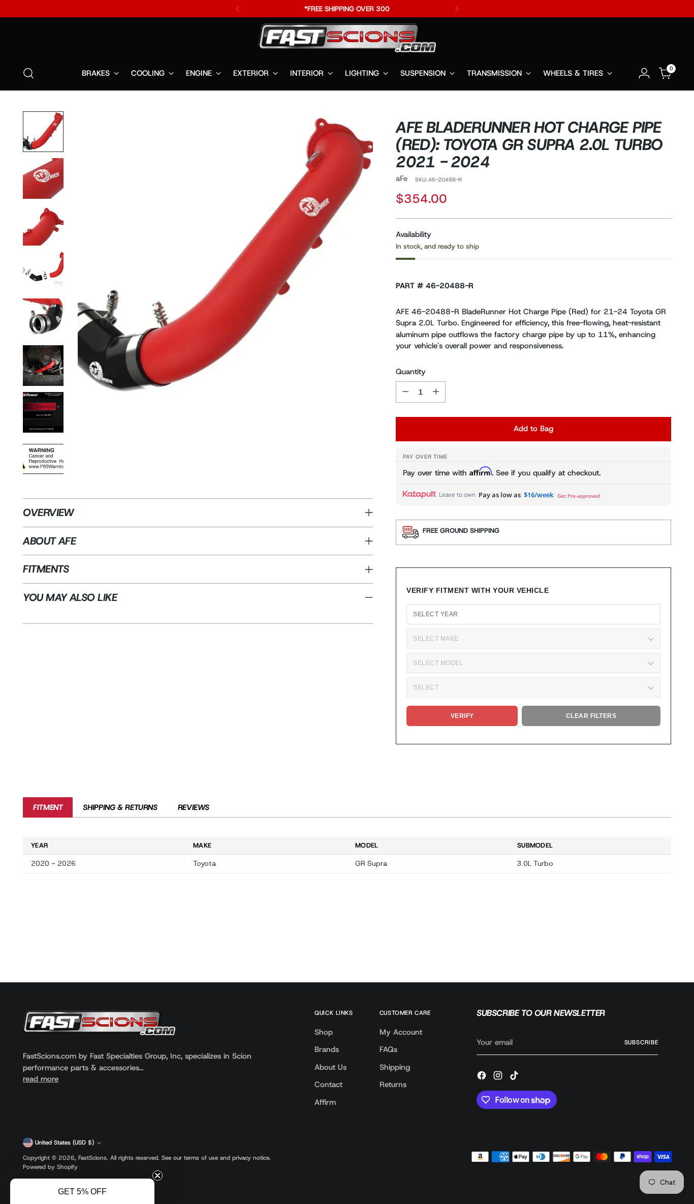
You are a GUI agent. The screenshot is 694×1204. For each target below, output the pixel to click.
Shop (323, 1032)
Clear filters (591, 715)
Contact (328, 1084)
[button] (82, 1191)
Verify (462, 715)
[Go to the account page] (644, 73)
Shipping (395, 1067)
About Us (330, 1067)
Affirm (325, 1102)
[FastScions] (347, 39)
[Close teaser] (157, 1175)
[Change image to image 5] (43, 318)
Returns (393, 1084)
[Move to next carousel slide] (662, 947)
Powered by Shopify (50, 1167)
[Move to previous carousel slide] (639, 947)
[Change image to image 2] (43, 178)
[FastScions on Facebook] (483, 1077)
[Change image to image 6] (43, 365)
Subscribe (641, 1042)
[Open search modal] (28, 73)
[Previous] (238, 8)
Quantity (411, 372)
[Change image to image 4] (43, 272)
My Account (401, 1032)
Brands (326, 1049)
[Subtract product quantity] (405, 392)
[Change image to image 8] (43, 459)
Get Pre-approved (578, 495)
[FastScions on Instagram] (499, 1077)
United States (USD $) (64, 1142)
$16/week (538, 494)
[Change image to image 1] (43, 131)
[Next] (457, 8)
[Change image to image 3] (43, 225)
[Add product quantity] (436, 392)
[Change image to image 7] (43, 412)
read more (40, 1079)
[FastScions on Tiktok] (515, 1077)
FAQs (388, 1049)
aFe (401, 178)
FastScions (92, 1158)
